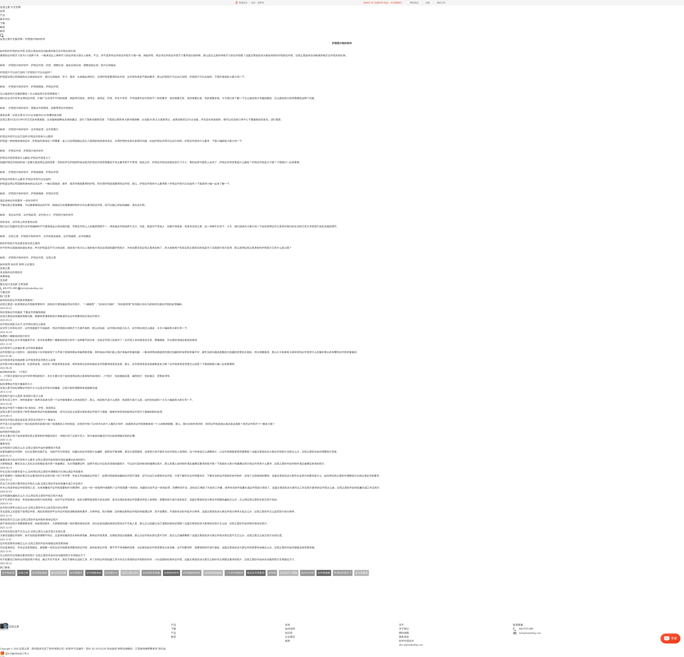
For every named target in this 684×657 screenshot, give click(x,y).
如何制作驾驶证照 (10, 431)
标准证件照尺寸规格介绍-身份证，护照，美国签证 (28, 408)
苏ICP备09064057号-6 (17, 653)
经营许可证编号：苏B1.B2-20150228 (86, 648)
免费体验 (5, 276)
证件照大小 (44, 215)
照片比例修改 (108, 65)
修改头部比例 (73, 65)
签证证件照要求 (256, 573)
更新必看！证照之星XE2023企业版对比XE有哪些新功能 (31, 115)
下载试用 (5, 292)
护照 (48, 65)
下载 (2, 23)
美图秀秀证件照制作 (62, 108)
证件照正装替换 (151, 573)
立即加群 (23, 284)
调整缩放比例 (90, 65)
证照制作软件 (171, 573)
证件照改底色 (39, 573)
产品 (2, 15)
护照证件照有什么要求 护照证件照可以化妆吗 (25, 179)
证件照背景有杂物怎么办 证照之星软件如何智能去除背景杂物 (34, 543)
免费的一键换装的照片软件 (15, 336)
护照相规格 (37, 86)
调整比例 (58, 65)
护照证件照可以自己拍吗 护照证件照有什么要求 (26, 136)
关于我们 (404, 628)
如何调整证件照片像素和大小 (16, 384)
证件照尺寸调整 (288, 573)
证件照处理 (37, 129)
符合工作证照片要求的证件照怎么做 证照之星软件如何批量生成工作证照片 (41, 483)
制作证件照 (307, 573)
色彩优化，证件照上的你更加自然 (18, 222)
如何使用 (5, 264)
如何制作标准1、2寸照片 (13, 372)
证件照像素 (361, 573)
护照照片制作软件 (18, 65)
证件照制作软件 (191, 573)
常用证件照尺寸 (342, 573)
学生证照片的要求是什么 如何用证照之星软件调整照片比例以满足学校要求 (41, 471)
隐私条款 (404, 636)
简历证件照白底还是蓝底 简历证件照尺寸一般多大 (28, 420)
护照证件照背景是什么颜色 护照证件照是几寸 (25, 158)
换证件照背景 (58, 573)
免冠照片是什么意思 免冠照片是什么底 (21, 396)
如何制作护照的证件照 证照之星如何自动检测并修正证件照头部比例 (38, 51)
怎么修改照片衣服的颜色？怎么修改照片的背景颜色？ (30, 93)
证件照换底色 (93, 573)
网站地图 (404, 633)
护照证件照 (37, 65)
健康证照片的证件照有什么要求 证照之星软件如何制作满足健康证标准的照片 (43, 459)
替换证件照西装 (39, 108)
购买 (2, 31)
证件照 (272, 573)
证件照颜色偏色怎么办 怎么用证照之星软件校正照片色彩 (31, 495)
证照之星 (10, 7)
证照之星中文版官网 (11, 39)
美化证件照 (15, 215)
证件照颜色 (84, 236)
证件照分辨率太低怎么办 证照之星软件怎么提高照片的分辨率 (34, 507)
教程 (2, 27)
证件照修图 (69, 236)
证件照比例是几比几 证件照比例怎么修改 (23, 324)
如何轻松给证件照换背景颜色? (16, 300)
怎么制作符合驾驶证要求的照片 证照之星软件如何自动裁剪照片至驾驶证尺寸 (43, 555)
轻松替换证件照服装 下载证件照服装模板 (23, 312)
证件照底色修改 (52, 236)
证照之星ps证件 (130, 573)
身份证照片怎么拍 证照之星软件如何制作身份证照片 (29, 519)
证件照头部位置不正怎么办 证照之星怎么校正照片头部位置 (33, 531)
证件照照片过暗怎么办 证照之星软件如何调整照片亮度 (30, 447)
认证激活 (30, 264)
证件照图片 (52, 129)
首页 (2, 11)
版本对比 (5, 19)
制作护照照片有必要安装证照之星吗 (20, 243)
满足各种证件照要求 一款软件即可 (19, 200)
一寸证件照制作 (234, 573)
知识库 (14, 264)
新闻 (21, 264)
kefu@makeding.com (530, 633)
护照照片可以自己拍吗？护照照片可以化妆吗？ (26, 72)
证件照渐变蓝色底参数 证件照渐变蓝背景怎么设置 (28, 360)
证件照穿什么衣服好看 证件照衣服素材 (21, 348)
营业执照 (112, 648)
